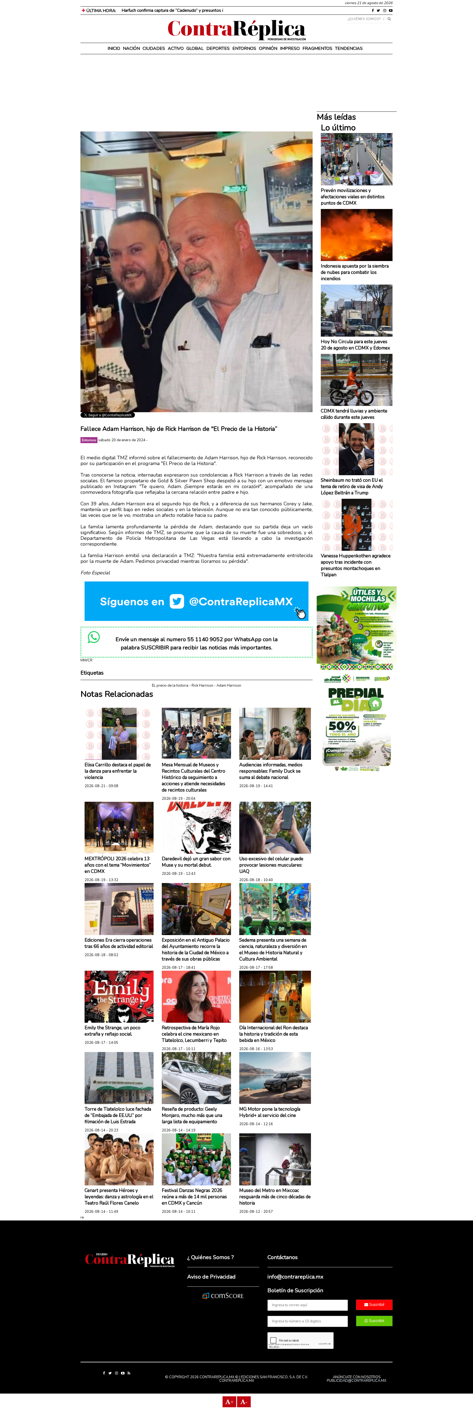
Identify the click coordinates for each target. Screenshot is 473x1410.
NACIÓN (131, 48)
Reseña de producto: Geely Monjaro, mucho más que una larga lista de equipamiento (192, 1115)
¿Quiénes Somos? (364, 19)
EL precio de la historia (170, 685)
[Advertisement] (196, 93)
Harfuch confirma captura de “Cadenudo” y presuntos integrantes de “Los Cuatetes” (201, 10)
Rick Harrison (202, 685)
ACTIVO (176, 48)
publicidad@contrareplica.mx (356, 1380)
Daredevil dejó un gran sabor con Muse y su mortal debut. (196, 862)
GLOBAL (195, 48)
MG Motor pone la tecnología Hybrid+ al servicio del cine (269, 1112)
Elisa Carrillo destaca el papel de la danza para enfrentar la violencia (118, 771)
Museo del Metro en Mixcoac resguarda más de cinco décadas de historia (275, 1196)
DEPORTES (218, 48)
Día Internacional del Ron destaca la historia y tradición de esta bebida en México (273, 1034)
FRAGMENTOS (317, 48)
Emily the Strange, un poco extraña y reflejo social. (112, 1031)
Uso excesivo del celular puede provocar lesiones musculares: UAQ (271, 865)
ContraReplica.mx (236, 1380)
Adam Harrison (229, 685)
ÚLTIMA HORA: (100, 11)
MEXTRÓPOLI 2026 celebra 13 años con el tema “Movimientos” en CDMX (118, 865)
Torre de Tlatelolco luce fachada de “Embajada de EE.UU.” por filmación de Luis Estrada (118, 1115)
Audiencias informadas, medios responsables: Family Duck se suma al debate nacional (270, 771)
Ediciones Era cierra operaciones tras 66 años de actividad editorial (119, 943)
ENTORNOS (244, 48)
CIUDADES (154, 48)
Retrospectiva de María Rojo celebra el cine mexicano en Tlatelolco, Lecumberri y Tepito (194, 1034)
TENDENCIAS (349, 48)
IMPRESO (290, 48)
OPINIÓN (268, 48)
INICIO (114, 48)
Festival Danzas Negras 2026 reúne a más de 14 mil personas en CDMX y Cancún (194, 1196)
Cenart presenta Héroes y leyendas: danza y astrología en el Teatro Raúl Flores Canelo (119, 1196)
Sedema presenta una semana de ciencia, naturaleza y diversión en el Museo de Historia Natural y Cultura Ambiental (273, 949)
